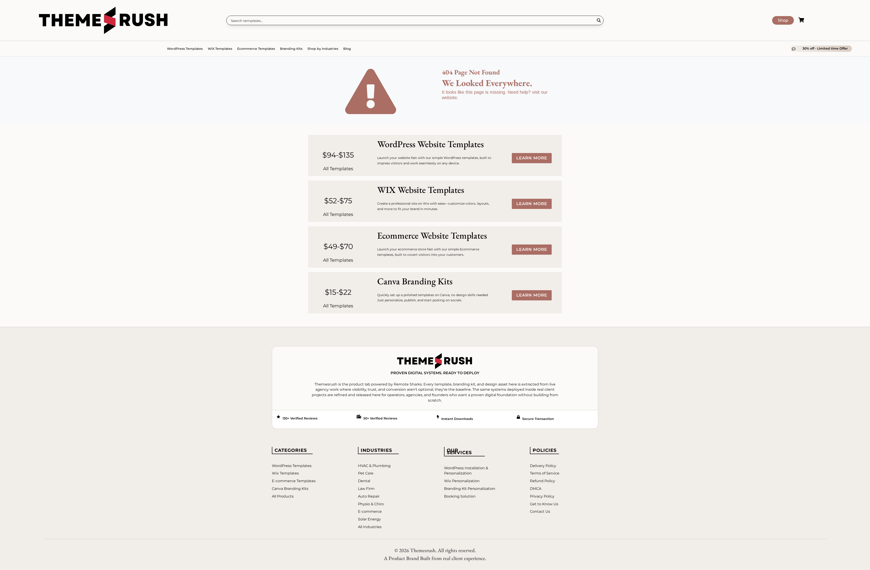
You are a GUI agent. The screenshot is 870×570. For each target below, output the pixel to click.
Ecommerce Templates (256, 49)
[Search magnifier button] (599, 20)
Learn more (531, 158)
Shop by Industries (322, 49)
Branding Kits (291, 49)
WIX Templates (220, 49)
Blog (347, 49)
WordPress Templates (185, 49)
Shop (783, 20)
